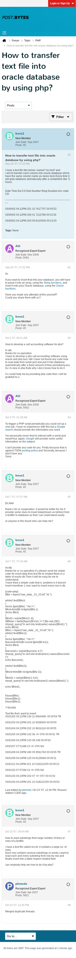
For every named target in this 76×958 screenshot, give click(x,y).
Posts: (18, 145)
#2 (69, 267)
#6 (69, 561)
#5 (69, 496)
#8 (69, 905)
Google (30, 438)
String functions (52, 282)
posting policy (30, 450)
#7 (69, 831)
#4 (69, 417)
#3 (69, 337)
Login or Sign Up (60, 3)
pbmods (26, 789)
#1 (69, 154)
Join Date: (21, 142)
